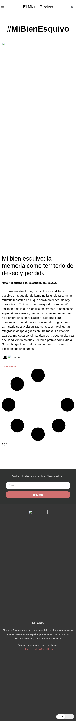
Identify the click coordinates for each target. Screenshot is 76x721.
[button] (65, 716)
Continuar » (9, 366)
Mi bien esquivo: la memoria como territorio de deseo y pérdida (37, 265)
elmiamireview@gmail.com (39, 649)
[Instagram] (73, 7)
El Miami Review (38, 6)
